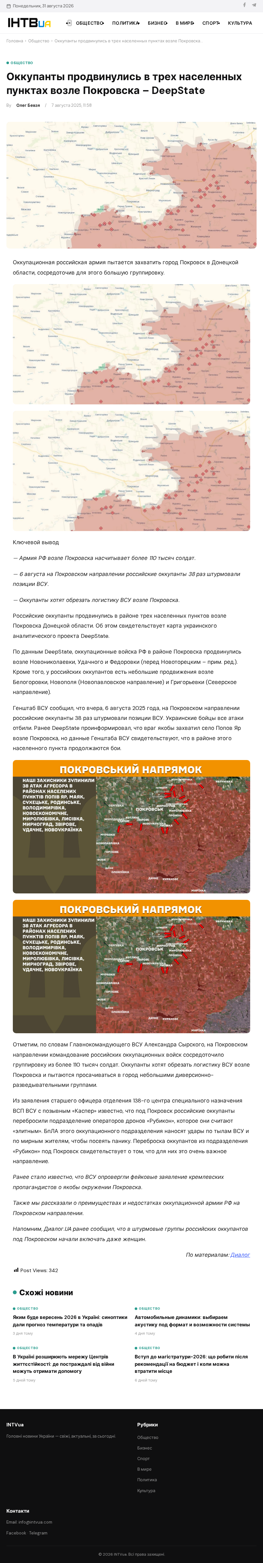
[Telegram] (254, 6)
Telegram (38, 1533)
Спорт (210, 23)
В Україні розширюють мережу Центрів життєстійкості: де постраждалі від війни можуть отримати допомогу (63, 1364)
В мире (184, 23)
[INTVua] (29, 23)
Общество (89, 23)
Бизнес (157, 23)
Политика (125, 23)
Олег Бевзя (28, 105)
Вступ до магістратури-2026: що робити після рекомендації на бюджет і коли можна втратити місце (191, 1364)
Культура (240, 23)
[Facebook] (244, 6)
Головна (14, 41)
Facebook (16, 1533)
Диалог (240, 1254)
